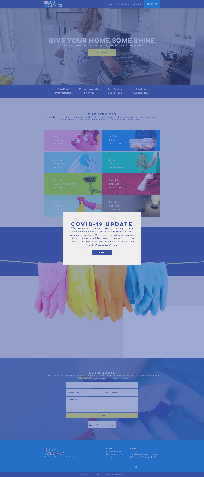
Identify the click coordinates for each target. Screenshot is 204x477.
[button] (102, 252)
